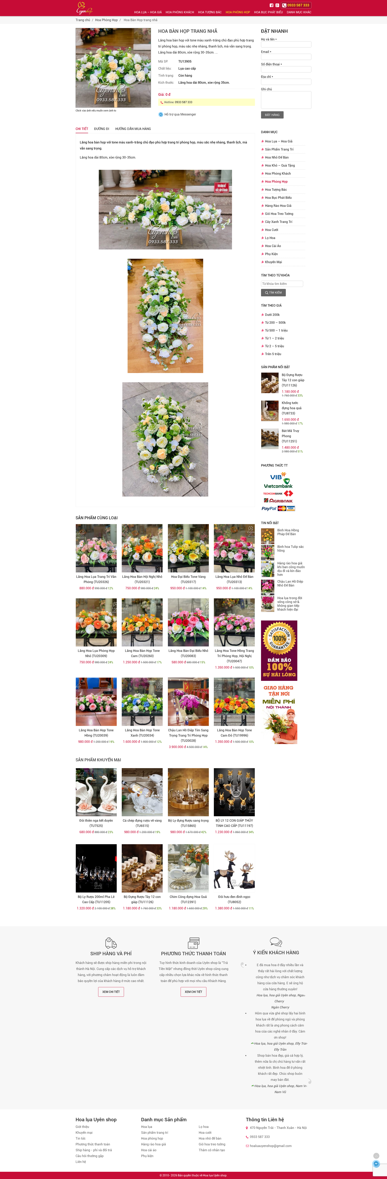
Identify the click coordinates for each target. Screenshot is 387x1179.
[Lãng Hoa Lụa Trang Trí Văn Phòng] (96, 548)
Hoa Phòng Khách (180, 12)
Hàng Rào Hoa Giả (278, 206)
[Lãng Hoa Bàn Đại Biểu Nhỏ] (188, 622)
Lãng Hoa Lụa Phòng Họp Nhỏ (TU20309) (96, 653)
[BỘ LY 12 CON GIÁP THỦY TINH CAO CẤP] (234, 792)
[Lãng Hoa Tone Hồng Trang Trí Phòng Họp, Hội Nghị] (234, 622)
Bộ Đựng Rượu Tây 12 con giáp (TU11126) (142, 899)
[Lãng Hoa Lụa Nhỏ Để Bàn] (234, 548)
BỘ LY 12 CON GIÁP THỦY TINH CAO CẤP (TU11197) (234, 823)
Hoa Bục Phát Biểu (268, 12)
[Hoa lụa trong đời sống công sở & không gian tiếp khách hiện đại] (267, 604)
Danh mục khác (299, 12)
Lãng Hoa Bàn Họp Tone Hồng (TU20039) (96, 732)
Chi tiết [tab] (82, 129)
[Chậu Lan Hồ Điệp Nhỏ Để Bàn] (267, 588)
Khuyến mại (84, 1133)
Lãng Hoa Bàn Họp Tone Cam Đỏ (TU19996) (234, 732)
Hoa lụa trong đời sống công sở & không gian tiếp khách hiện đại (289, 603)
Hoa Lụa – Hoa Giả (148, 12)
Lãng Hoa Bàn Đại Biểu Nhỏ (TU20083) (188, 653)
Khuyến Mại (273, 262)
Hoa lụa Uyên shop (215, 1175)
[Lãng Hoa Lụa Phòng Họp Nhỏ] (96, 622)
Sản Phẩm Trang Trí (279, 149)
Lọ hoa (204, 1127)
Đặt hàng (272, 114)
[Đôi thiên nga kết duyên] (96, 792)
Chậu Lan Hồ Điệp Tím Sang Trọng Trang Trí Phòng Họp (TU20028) (188, 735)
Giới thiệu (82, 1127)
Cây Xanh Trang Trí (278, 222)
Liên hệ (81, 1162)
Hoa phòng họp (152, 1138)
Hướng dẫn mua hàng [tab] (133, 129)
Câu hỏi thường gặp (90, 1156)
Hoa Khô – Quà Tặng (280, 165)
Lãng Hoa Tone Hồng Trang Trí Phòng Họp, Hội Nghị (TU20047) (234, 656)
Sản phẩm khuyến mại (98, 759)
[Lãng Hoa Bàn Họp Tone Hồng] (96, 701)
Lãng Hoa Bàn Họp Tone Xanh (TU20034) (142, 732)
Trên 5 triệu (273, 354)
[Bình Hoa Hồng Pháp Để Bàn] (267, 536)
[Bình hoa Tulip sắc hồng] (267, 553)
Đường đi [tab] (101, 129)
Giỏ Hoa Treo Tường (279, 214)
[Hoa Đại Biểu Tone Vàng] (188, 548)
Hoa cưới (205, 1133)
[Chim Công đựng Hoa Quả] (188, 868)
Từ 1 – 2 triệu (274, 338)
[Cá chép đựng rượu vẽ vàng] (142, 792)
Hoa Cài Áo (273, 246)
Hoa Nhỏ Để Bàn (277, 157)
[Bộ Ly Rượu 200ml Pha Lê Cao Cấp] (96, 868)
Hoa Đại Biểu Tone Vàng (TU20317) (188, 579)
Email (266, 52)
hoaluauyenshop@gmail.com (271, 1146)
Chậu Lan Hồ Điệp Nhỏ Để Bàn (290, 583)
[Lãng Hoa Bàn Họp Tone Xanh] (142, 701)
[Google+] (277, 5)
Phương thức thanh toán (193, 953)
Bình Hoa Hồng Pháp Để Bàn (288, 532)
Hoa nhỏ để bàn (210, 1138)
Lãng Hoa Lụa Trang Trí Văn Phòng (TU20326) (96, 579)
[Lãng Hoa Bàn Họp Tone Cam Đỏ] (234, 701)
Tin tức (80, 1138)
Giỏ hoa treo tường (212, 1144)
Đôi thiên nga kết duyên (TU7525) (96, 823)
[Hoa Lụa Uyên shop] (85, 8)
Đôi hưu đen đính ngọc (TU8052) (234, 899)
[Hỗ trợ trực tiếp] (376, 1163)
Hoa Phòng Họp (238, 12)
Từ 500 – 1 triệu (276, 330)
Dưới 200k (272, 315)
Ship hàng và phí (111, 953)
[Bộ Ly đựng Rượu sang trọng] (188, 792)
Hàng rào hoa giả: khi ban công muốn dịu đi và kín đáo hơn (291, 569)
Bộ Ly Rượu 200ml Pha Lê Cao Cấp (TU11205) (96, 899)
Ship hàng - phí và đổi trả (94, 1150)
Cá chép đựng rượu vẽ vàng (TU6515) (142, 823)
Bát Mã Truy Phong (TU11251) (290, 436)
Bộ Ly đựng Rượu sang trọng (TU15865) (188, 823)
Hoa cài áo (148, 1150)
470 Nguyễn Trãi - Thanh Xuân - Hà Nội (278, 1128)
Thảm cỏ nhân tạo (212, 1150)
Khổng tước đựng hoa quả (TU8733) (292, 408)
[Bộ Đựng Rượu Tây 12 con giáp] (142, 868)
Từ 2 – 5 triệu (274, 346)
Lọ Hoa (270, 238)
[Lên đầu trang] (376, 1156)
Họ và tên (269, 39)
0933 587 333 (183, 102)
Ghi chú (266, 89)
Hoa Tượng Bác (210, 12)
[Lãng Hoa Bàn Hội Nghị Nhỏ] (142, 548)
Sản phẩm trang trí (154, 1133)
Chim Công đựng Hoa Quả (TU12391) (188, 899)
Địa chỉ (267, 77)
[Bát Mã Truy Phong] (270, 438)
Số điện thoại (271, 64)
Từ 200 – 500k (275, 323)
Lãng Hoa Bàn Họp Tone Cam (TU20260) (142, 653)
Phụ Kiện (271, 254)
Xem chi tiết (111, 991)
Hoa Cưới (271, 230)
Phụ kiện (147, 1156)
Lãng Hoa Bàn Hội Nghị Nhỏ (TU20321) (142, 579)
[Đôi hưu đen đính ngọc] (234, 868)
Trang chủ (83, 20)
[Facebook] (272, 5)
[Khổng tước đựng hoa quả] (270, 410)
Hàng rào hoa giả (153, 1144)
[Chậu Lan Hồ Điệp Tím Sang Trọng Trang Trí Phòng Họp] (188, 701)
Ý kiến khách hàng (276, 952)
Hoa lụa (146, 1127)
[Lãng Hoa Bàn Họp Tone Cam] (142, 622)
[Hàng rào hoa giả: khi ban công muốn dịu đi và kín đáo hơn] (267, 569)
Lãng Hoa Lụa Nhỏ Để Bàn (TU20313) (234, 579)
